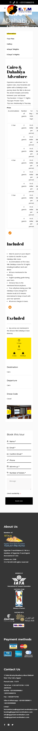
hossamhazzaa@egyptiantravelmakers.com (20, 709)
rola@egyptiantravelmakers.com (16, 717)
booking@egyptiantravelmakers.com (18, 712)
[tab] (19, 33)
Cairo (8, 372)
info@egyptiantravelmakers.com (16, 715)
